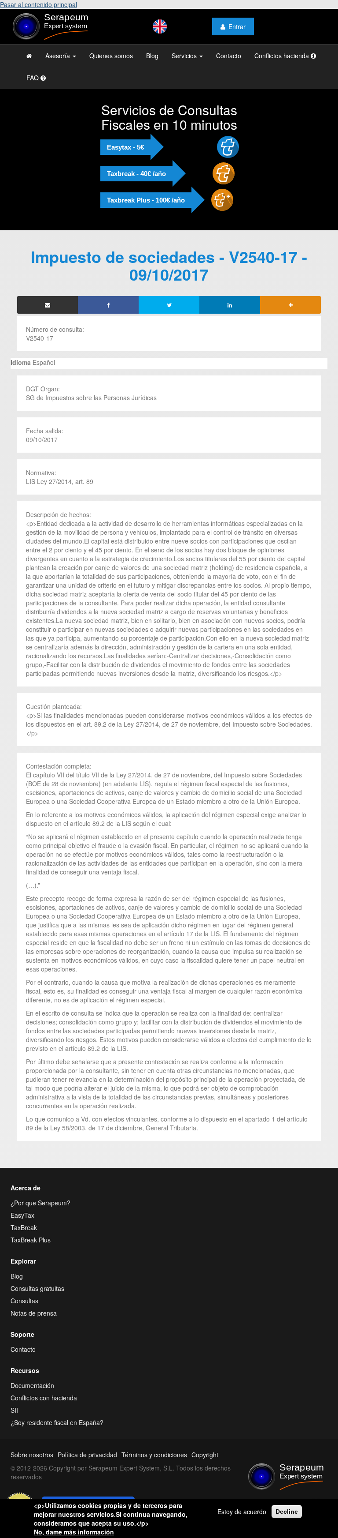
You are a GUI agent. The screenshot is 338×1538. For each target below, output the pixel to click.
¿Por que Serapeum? (40, 1202)
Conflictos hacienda (282, 55)
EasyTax (22, 1215)
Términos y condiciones (154, 1454)
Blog (152, 55)
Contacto (228, 55)
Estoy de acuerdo (241, 1511)
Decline (287, 1511)
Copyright (204, 1454)
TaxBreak (24, 1227)
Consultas (24, 1300)
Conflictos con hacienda (44, 1397)
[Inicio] (59, 26)
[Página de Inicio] (29, 56)
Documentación (32, 1385)
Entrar (237, 26)
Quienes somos (111, 55)
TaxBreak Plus (31, 1239)
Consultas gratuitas (37, 1288)
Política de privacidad (87, 1454)
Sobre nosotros (32, 1454)
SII (14, 1410)
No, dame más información (74, 1531)
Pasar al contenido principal (38, 4)
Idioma (21, 362)
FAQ (33, 77)
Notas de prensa (34, 1313)
